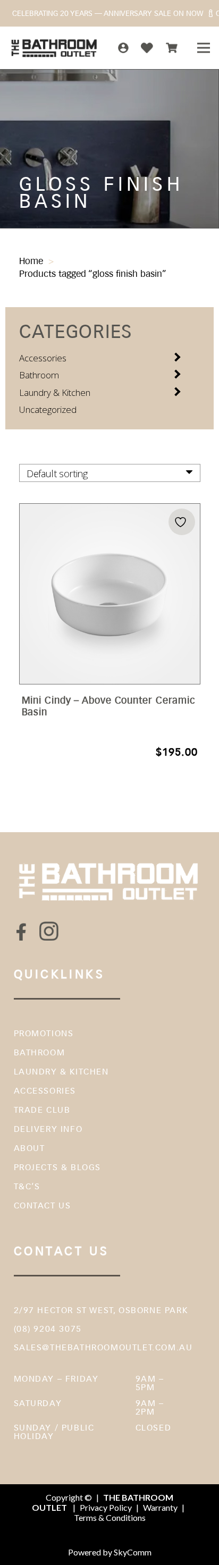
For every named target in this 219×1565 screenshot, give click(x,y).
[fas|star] (22, 931)
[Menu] (203, 48)
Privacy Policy (106, 1507)
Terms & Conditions (110, 1517)
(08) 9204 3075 (48, 1329)
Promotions (44, 1033)
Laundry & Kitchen (54, 392)
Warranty (160, 1507)
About (29, 1148)
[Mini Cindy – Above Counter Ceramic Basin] (109, 631)
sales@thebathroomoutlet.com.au (103, 1347)
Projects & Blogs (58, 1167)
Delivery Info (48, 1129)
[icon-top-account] (123, 48)
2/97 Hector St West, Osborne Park (101, 1310)
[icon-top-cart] (172, 48)
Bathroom (39, 375)
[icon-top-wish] (147, 48)
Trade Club (42, 1110)
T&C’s (27, 1186)
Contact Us (42, 1205)
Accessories (42, 358)
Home (31, 261)
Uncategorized (48, 409)
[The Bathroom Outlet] (54, 47)
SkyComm (131, 1552)
